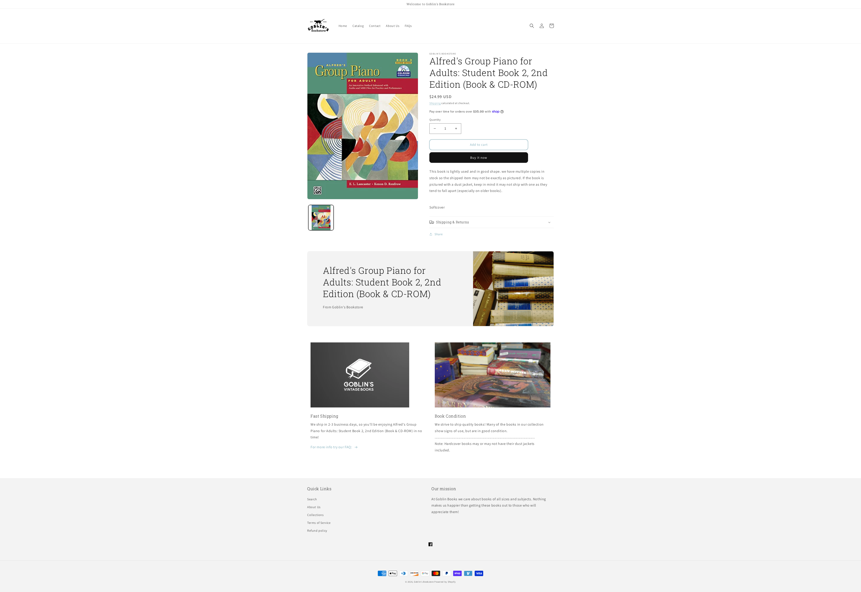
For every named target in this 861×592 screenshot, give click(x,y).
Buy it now (478, 157)
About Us (314, 507)
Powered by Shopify (445, 581)
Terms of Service (319, 523)
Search (312, 499)
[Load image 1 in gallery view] (321, 217)
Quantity (435, 120)
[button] (532, 26)
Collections (315, 515)
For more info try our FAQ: (331, 447)
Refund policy (317, 531)
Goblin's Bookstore (424, 581)
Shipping (435, 103)
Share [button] (439, 234)
